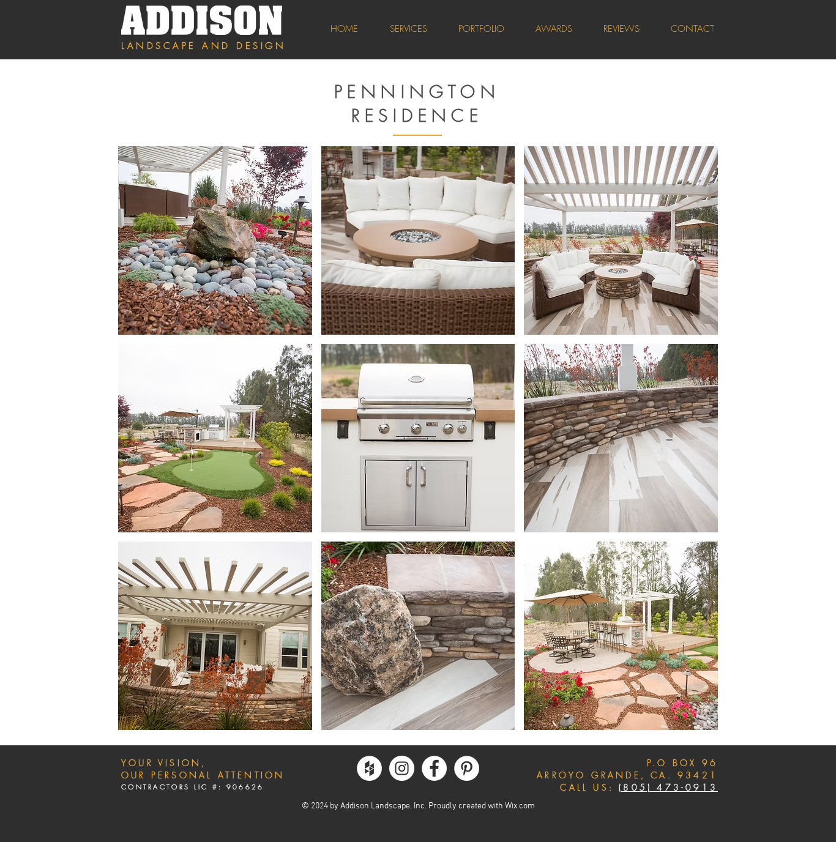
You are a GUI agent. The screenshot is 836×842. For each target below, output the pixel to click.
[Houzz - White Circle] (369, 768)
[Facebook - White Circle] (434, 768)
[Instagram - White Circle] (401, 768)
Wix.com (520, 806)
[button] (215, 240)
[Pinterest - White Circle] (466, 768)
